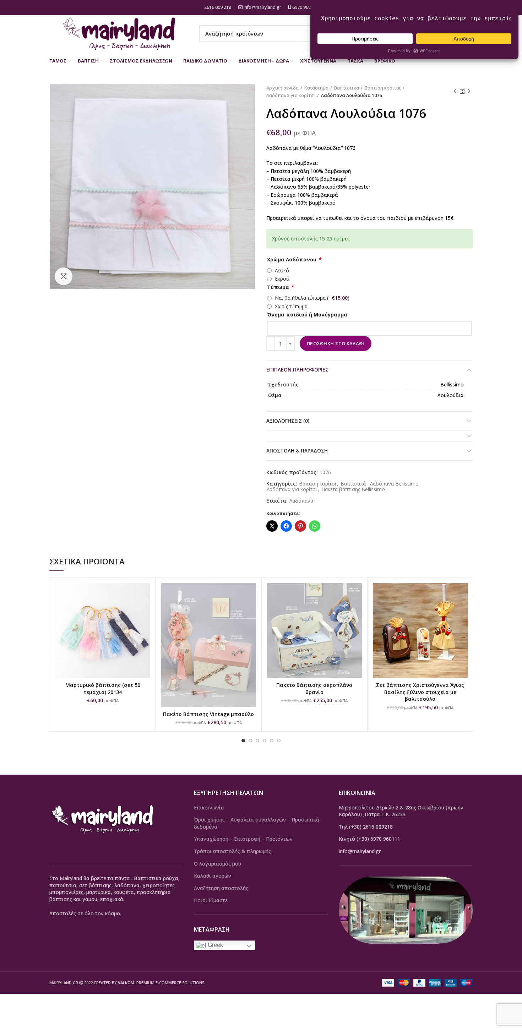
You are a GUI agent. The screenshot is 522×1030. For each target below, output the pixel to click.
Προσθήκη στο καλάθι (335, 343)
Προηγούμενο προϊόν (454, 91)
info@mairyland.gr (262, 7)
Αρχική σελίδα (282, 88)
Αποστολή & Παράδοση (297, 450)
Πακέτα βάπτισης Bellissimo (353, 490)
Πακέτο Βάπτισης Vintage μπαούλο (208, 714)
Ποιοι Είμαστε (211, 900)
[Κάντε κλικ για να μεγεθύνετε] (63, 276)
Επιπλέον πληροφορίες (297, 369)
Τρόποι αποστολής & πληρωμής (232, 851)
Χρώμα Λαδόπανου (294, 259)
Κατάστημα (316, 88)
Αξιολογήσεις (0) (287, 420)
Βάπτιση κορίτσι (383, 88)
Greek (214, 945)
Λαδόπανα (301, 501)
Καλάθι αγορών (212, 875)
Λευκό (282, 270)
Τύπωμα (280, 287)
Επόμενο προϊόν (469, 91)
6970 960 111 (305, 7)
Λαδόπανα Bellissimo (394, 484)
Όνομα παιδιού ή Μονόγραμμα (307, 314)
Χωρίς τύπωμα (291, 306)
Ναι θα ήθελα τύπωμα (312, 297)
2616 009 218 (217, 7)
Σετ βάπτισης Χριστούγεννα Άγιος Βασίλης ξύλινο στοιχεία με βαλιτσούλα (420, 692)
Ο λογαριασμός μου (217, 863)
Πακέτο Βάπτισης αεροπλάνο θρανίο (314, 688)
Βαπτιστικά (346, 88)
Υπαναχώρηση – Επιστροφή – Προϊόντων (243, 838)
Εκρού (282, 278)
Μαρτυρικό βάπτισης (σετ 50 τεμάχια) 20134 (102, 688)
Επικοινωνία (209, 807)
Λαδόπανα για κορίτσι (290, 95)
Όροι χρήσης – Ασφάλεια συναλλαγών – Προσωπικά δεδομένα (256, 823)
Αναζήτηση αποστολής (221, 888)
